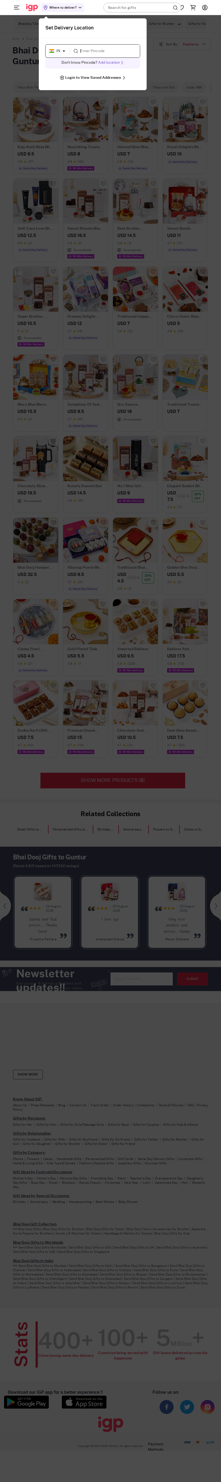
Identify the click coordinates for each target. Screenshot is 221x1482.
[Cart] (193, 7)
